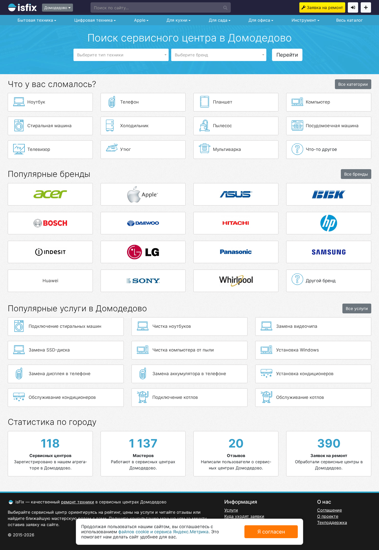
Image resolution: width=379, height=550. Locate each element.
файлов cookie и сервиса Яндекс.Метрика (163, 531)
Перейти (287, 55)
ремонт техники (77, 501)
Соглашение (329, 510)
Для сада (217, 20)
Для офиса (258, 20)
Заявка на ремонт (325, 7)
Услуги (231, 510)
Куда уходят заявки (244, 516)
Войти (353, 7)
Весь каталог (349, 20)
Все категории (353, 84)
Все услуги (357, 308)
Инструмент (303, 20)
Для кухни (176, 20)
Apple (139, 20)
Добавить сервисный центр (366, 7)
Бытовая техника (34, 20)
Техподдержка (332, 522)
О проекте (327, 516)
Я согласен (271, 532)
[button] (160, 7)
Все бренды (356, 174)
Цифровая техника (93, 20)
